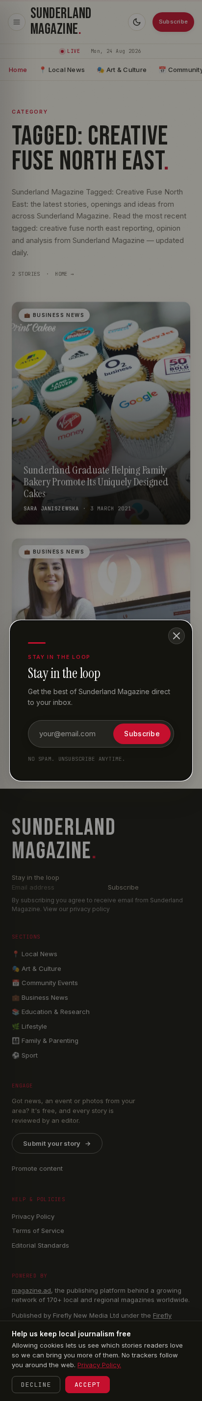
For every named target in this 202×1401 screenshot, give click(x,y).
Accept (88, 1384)
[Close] (176, 636)
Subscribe (142, 733)
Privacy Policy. (99, 1365)
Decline (36, 1384)
